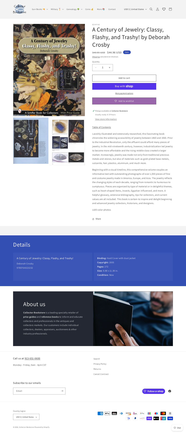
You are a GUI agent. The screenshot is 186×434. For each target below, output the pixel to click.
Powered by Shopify (42, 427)
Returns (97, 369)
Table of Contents (101, 127)
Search (97, 358)
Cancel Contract (101, 374)
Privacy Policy (100, 364)
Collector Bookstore (26, 427)
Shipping (96, 57)
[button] (39, 9)
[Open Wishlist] (164, 9)
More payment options (124, 93)
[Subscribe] (62, 390)
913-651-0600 (32, 358)
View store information (106, 119)
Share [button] (98, 218)
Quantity (96, 62)
